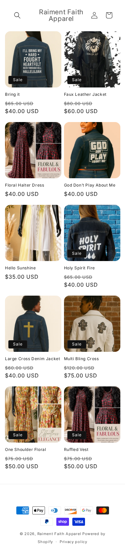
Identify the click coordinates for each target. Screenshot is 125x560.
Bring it (12, 94)
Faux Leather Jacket (85, 94)
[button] (17, 15)
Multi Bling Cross (81, 358)
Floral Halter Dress (24, 185)
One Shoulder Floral (25, 449)
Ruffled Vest (76, 449)
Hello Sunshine (20, 267)
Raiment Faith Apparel (59, 533)
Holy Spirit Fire (79, 267)
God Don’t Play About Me (90, 185)
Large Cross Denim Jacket (32, 358)
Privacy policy (73, 541)
